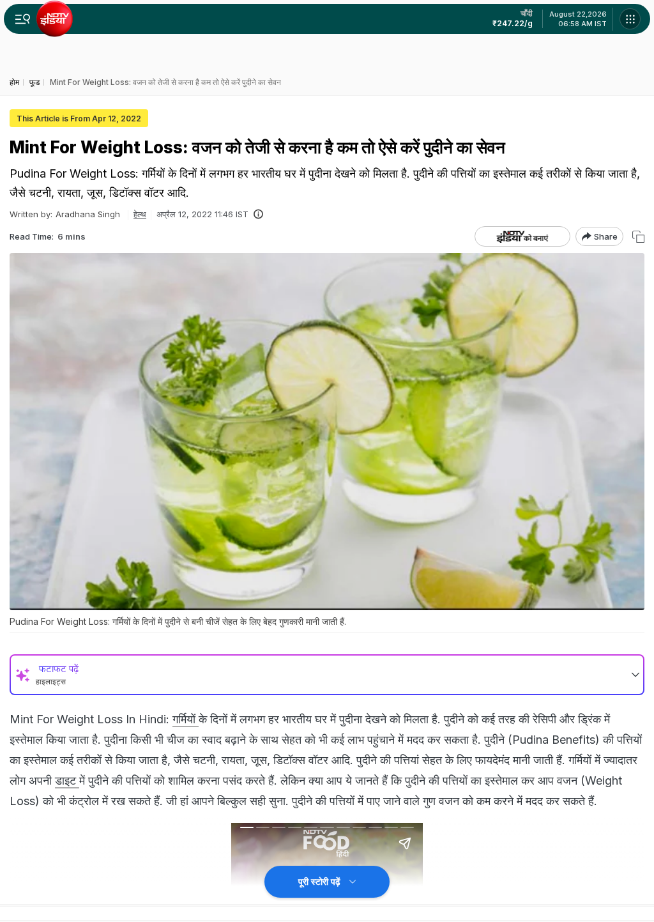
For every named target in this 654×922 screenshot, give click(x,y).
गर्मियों (185, 719)
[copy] (638, 237)
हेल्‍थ (139, 214)
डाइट (67, 780)
